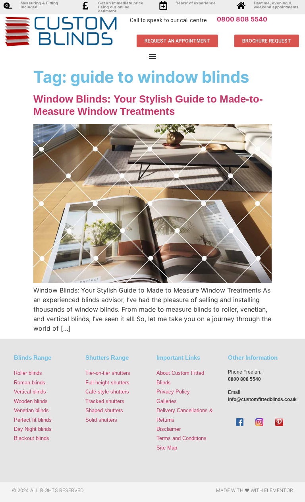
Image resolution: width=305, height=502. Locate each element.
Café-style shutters (107, 392)
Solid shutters (101, 420)
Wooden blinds (31, 401)
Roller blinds (28, 373)
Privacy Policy (173, 392)
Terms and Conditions (181, 438)
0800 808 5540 (242, 19)
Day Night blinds (33, 429)
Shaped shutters (104, 410)
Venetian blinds (31, 410)
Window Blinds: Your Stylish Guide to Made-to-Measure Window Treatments (148, 105)
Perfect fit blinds (33, 420)
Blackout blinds (31, 438)
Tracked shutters (104, 401)
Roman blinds (29, 383)
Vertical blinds (30, 392)
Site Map (166, 448)
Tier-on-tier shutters (107, 373)
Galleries (166, 401)
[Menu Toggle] (152, 56)
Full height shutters (107, 383)
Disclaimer (168, 429)
